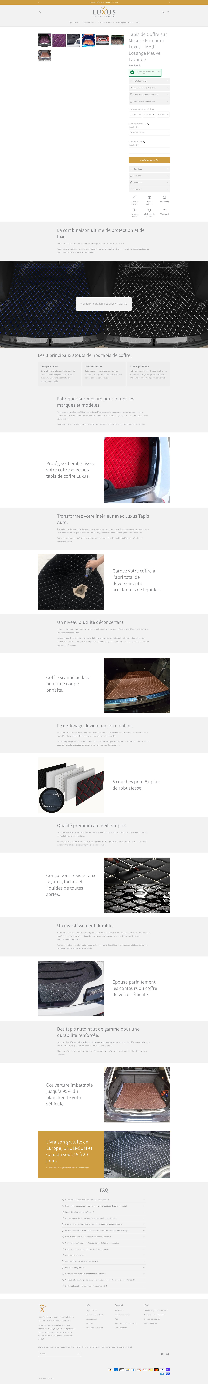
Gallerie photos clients (95, 1315)
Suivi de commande (122, 1315)
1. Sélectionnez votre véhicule (141, 109)
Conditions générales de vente (155, 1311)
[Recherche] (40, 12)
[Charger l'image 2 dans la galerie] (59, 40)
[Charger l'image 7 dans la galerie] (44, 55)
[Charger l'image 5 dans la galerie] (102, 40)
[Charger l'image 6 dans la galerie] (117, 40)
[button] (135, 65)
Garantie (89, 1323)
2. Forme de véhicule (138, 125)
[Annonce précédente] (38, 2)
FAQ (116, 1319)
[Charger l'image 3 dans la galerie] (73, 40)
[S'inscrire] (78, 1354)
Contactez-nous (121, 1327)
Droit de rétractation (152, 1319)
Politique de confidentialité (154, 1315)
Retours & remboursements (125, 1323)
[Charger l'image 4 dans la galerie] (88, 40)
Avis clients (119, 1311)
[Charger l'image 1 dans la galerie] (44, 40)
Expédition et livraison (94, 1327)
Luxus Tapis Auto (48, 1378)
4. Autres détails (136, 143)
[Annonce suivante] (169, 2)
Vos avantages (91, 1319)
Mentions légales (150, 1323)
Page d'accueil (91, 1311)
